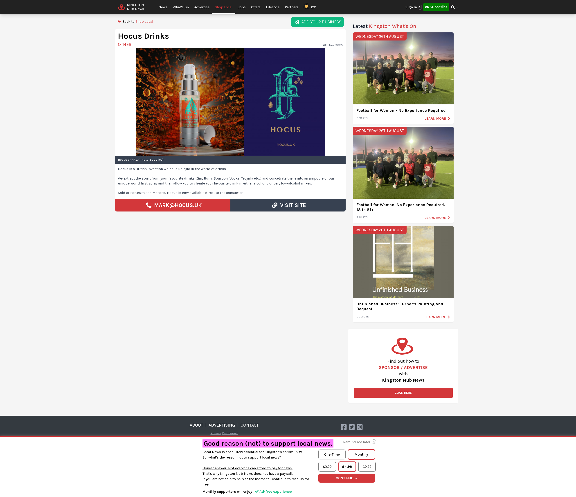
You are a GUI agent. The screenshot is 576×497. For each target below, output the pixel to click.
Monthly (361, 454)
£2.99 (327, 466)
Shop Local (224, 7)
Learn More (435, 118)
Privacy (216, 433)
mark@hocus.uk (178, 205)
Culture (362, 316)
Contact (250, 425)
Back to (137, 21)
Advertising (222, 425)
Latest (384, 26)
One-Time (332, 454)
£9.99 (367, 466)
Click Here (403, 393)
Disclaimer (230, 433)
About (196, 425)
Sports (362, 118)
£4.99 (347, 466)
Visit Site (291, 205)
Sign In (411, 7)
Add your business (320, 22)
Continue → (347, 478)
